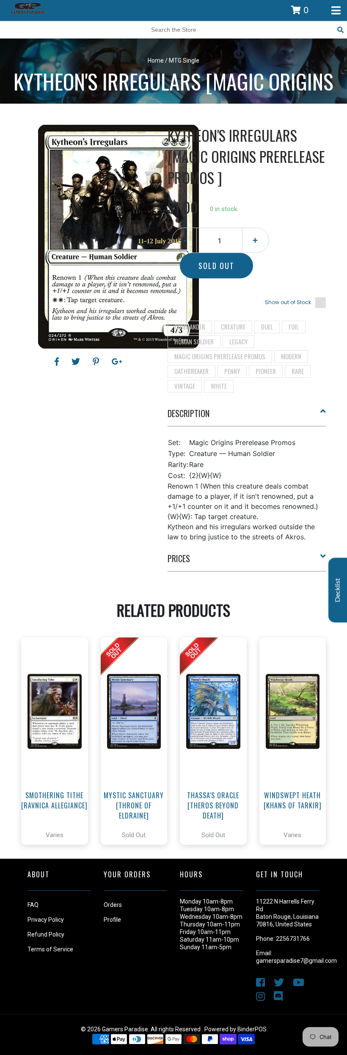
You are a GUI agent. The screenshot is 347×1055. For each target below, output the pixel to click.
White (219, 385)
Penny (232, 371)
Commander (189, 326)
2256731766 (293, 938)
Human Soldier (194, 341)
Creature (233, 326)
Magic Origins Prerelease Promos (219, 356)
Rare (298, 371)
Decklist (337, 590)
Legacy (238, 341)
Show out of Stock (288, 302)
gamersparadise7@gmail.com (296, 960)
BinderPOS (252, 1029)
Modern (291, 356)
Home (156, 60)
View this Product (58, 765)
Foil (294, 326)
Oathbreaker (191, 371)
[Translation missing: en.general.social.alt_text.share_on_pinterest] (97, 362)
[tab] (247, 416)
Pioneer (266, 371)
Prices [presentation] (179, 558)
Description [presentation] (188, 413)
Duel (267, 326)
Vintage (184, 385)
